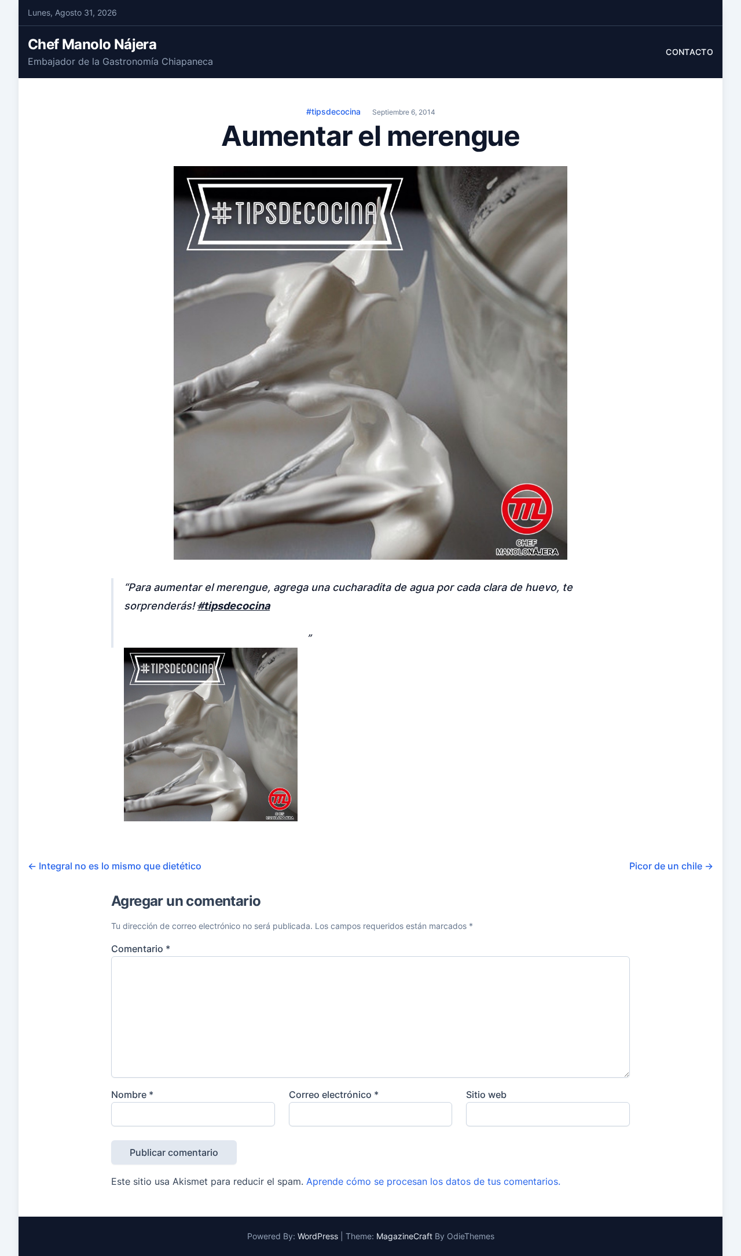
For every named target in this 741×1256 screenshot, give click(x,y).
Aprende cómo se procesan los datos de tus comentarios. (433, 1181)
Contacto (689, 52)
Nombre (132, 1094)
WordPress (318, 1236)
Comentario (140, 948)
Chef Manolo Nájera (92, 44)
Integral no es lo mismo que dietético (114, 866)
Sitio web (486, 1094)
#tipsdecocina (333, 111)
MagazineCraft (404, 1236)
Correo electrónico (334, 1094)
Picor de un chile (671, 866)
